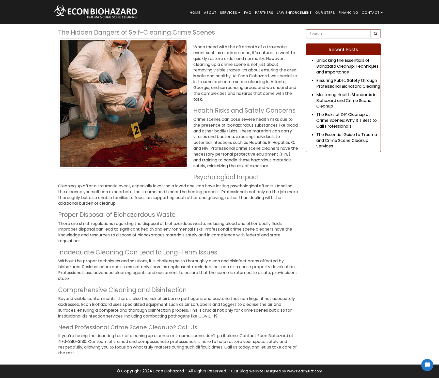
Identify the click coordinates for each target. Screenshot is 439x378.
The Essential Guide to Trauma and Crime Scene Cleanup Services (346, 140)
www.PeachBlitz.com (304, 371)
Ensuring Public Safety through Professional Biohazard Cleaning (348, 83)
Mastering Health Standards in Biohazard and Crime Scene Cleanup (346, 100)
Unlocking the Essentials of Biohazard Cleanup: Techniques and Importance (347, 66)
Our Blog (239, 371)
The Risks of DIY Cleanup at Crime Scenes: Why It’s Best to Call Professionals (346, 120)
